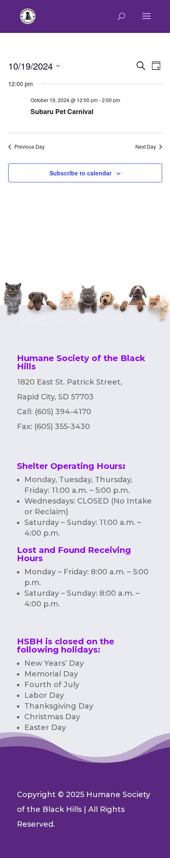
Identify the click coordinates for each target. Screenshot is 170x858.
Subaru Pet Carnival (62, 111)
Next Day (145, 146)
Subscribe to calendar (80, 173)
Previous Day (29, 146)
